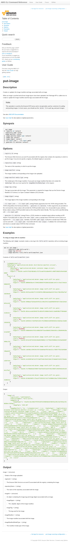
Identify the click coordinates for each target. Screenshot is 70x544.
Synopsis (6, 25)
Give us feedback (7, 53)
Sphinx (66, 540)
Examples (6, 29)
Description (7, 23)
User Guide (39, 2)
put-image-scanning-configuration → (56, 8)
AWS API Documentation (16, 114)
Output (6, 31)
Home (31, 2)
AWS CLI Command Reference (14, 2)
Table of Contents (10, 18)
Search (17, 39)
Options (6, 27)
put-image (5, 21)
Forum (47, 2)
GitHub (53, 2)
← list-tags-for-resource (37, 8)
